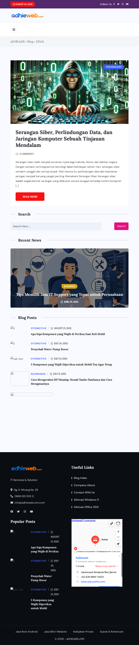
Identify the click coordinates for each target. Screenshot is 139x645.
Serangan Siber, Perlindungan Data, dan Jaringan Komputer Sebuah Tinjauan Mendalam (64, 138)
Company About (84, 485)
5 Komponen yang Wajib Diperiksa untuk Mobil (42, 604)
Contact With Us (84, 492)
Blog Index (80, 478)
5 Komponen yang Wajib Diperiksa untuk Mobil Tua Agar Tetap (71, 364)
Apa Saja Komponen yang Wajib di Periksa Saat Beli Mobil (68, 334)
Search (121, 226)
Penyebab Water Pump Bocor (49, 349)
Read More (30, 196)
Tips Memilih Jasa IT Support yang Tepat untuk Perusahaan (69, 294)
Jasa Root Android (26, 631)
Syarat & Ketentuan (111, 631)
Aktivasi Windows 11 (86, 499)
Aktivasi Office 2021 (86, 507)
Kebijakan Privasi (83, 631)
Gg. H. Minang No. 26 (25, 490)
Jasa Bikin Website (55, 631)
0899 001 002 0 (24, 496)
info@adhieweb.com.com (29, 502)
